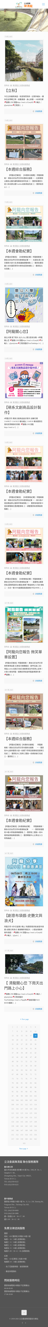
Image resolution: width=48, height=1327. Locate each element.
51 (22, 1061)
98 (17, 1096)
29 (31, 1044)
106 (26, 1100)
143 (31, 1126)
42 (35, 1053)
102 (35, 1096)
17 (31, 1036)
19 (13, 1040)
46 (26, 1057)
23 (31, 1040)
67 (13, 1074)
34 (26, 1049)
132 (35, 1117)
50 (17, 1061)
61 (13, 1070)
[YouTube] (25, 1323)
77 (31, 1079)
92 (17, 1092)
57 (22, 1066)
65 (31, 1070)
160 (26, 1139)
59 (31, 1066)
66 (35, 1070)
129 (21, 1117)
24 (35, 1040)
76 (26, 1079)
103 (12, 1100)
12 (35, 1031)
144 (35, 1126)
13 (13, 1036)
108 (35, 1100)
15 (22, 1036)
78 (35, 1079)
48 (35, 1057)
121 (12, 1113)
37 (13, 1053)
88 (26, 1087)
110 (17, 1105)
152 (17, 1135)
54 (35, 1061)
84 (35, 1083)
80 (17, 1083)
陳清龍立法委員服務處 (21, 85)
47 (31, 1057)
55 (13, 1066)
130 (26, 1117)
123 (21, 1113)
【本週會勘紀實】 (19, 251)
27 (22, 1044)
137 (31, 1122)
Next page (22, 1149)
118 (26, 1109)
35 (31, 1049)
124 (26, 1113)
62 (17, 1070)
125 (31, 1113)
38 (17, 1053)
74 (17, 1079)
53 (31, 1061)
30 (35, 1044)
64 (26, 1070)
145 (12, 1130)
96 (35, 1092)
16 (26, 1036)
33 (22, 1049)
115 (12, 1109)
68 (17, 1074)
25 (13, 1044)
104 (17, 1100)
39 (22, 1053)
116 (17, 1109)
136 (26, 1122)
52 (26, 1061)
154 (26, 1135)
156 (35, 1135)
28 (26, 1044)
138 (35, 1122)
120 (35, 1109)
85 (13, 1087)
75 (22, 1079)
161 (31, 1139)
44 (17, 1057)
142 (26, 1126)
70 (26, 1074)
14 (17, 1036)
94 (26, 1092)
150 (35, 1130)
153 (21, 1135)
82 (26, 1083)
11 (31, 1031)
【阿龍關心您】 (17, 332)
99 (22, 1096)
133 (12, 1122)
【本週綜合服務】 (19, 169)
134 (17, 1122)
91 (13, 1092)
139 (12, 1126)
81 (22, 1083)
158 (17, 1139)
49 (13, 1061)
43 (13, 1057)
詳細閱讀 (38, 111)
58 (26, 1066)
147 (21, 1130)
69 (22, 1074)
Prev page (25, 1019)
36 (35, 1049)
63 (22, 1070)
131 (31, 1117)
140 (17, 1126)
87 (22, 1087)
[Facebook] (22, 1323)
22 (26, 1040)
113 (31, 1105)
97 (13, 1096)
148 (26, 1130)
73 (13, 1079)
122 (17, 1113)
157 (12, 1139)
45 (22, 1057)
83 (31, 1083)
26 (17, 1044)
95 (31, 1092)
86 (17, 1087)
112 (26, 1105)
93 (22, 1092)
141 (21, 1126)
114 (35, 1105)
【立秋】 (11, 91)
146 (17, 1130)
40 (26, 1053)
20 (17, 1040)
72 (35, 1074)
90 (35, 1087)
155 (31, 1135)
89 (31, 1087)
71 (31, 1074)
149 (31, 1130)
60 (35, 1066)
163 (24, 1143)
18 (35, 1036)
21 (22, 1040)
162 (35, 1139)
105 (21, 1100)
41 (31, 1053)
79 (13, 1083)
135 (21, 1122)
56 (17, 1066)
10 (26, 1031)
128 (17, 1117)
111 (22, 1105)
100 (26, 1096)
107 (31, 1100)
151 (12, 1135)
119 (31, 1109)
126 (35, 1113)
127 (12, 1117)
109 (12, 1105)
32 (17, 1049)
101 (31, 1096)
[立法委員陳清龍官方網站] (24, 4)
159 (21, 1139)
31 (13, 1049)
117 (22, 1109)
